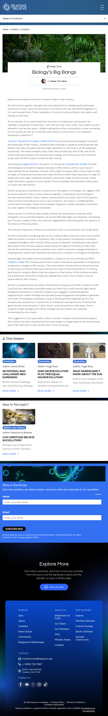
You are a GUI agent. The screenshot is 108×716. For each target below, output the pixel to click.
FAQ (57, 634)
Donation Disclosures (54, 705)
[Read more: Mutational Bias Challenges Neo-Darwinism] (19, 368)
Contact (23, 653)
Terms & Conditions (75, 702)
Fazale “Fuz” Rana (58, 81)
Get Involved (83, 610)
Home (5, 29)
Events (79, 615)
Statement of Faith (62, 617)
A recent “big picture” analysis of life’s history (31, 141)
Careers (59, 645)
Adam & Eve (25, 631)
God (20, 615)
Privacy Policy (25, 537)
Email (7, 512)
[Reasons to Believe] (14, 7)
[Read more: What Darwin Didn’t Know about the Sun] (89, 368)
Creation (15, 29)
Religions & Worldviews (31, 642)
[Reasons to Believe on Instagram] (39, 684)
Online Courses (84, 626)
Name (7, 496)
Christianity (24, 637)
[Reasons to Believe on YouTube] (26, 684)
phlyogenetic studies (76, 164)
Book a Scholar (84, 631)
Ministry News (62, 639)
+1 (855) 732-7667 (32, 664)
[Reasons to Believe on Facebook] (20, 684)
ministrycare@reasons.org (37, 658)
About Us (60, 610)
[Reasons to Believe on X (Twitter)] (33, 684)
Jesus (21, 621)
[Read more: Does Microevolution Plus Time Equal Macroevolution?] (54, 368)
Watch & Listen (56, 587)
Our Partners (62, 629)
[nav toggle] (102, 7)
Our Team (60, 623)
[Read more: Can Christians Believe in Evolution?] (19, 432)
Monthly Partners (85, 621)
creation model (16, 262)
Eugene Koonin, (30, 164)
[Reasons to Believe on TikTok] (45, 684)
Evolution (25, 29)
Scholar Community (82, 638)
